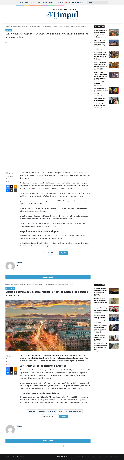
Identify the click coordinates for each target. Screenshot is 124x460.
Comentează (48, 277)
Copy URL (63, 253)
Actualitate (20, 2)
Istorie (38, 2)
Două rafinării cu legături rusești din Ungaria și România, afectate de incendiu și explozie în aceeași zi (100, 44)
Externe (44, 2)
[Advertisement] (106, 137)
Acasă (8, 26)
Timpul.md (11, 173)
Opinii (32, 2)
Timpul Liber (60, 2)
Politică (27, 2)
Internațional (15, 26)
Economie (51, 2)
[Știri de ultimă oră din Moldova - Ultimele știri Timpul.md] (62, 14)
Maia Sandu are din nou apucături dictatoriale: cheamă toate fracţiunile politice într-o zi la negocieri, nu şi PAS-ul (100, 102)
